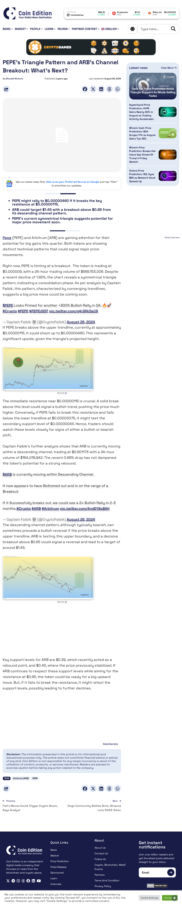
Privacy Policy (103, 886)
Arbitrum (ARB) (21, 778)
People (35, 29)
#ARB (36, 508)
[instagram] (18, 881)
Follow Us (100, 859)
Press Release (58, 867)
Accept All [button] (169, 897)
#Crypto (10, 311)
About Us (100, 847)
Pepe (7, 237)
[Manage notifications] (174, 898)
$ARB (7, 474)
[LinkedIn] (101, 89)
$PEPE (8, 305)
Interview (55, 884)
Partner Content (84, 29)
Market (20, 29)
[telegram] (13, 881)
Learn (49, 29)
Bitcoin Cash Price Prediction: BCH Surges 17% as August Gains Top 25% (142, 133)
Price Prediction (59, 861)
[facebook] (28, 881)
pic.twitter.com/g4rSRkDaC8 (73, 311)
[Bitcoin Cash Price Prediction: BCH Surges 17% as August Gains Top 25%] (167, 133)
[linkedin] (33, 881)
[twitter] (8, 881)
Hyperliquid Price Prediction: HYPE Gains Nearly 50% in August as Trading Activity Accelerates (141, 112)
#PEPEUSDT (38, 311)
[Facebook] (84, 89)
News (6, 29)
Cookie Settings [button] (149, 897)
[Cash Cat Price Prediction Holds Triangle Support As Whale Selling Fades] (152, 86)
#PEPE (23, 311)
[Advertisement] (62, 632)
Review (63, 29)
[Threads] (109, 89)
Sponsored (57, 872)
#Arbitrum (50, 508)
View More (167, 67)
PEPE (34, 778)
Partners (100, 874)
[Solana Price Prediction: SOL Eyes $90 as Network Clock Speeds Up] (167, 176)
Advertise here (110, 743)
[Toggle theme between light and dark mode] (132, 29)
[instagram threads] (23, 881)
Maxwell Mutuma (14, 78)
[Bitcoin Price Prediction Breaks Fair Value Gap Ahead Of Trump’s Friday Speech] (167, 155)
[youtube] (39, 881)
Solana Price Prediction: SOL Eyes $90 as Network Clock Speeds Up (142, 176)
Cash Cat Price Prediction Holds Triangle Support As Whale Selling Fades (152, 92)
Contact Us (101, 853)
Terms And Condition (107, 880)
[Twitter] (93, 89)
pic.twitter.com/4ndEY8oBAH (84, 508)
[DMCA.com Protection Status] (157, 886)
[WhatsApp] (117, 89)
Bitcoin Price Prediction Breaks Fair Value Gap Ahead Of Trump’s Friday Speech (142, 154)
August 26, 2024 (81, 322)
